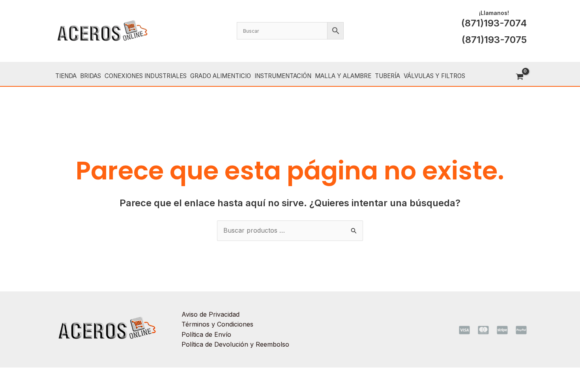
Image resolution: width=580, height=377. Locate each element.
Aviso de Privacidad (210, 314)
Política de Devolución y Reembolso (235, 344)
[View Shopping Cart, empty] (519, 77)
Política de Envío (206, 334)
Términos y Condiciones (217, 324)
